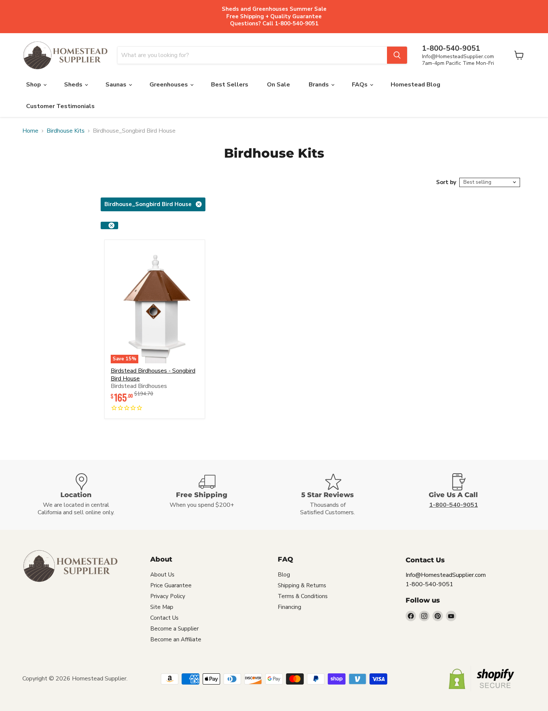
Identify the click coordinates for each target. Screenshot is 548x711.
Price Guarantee (171, 585)
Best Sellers (229, 84)
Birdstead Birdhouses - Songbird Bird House (153, 375)
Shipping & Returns (302, 585)
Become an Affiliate (175, 639)
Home (30, 130)
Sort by (446, 182)
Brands (319, 84)
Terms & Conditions (303, 596)
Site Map (161, 607)
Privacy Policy (167, 596)
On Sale (278, 84)
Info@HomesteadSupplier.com (458, 56)
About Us (162, 574)
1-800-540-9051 (429, 584)
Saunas (116, 84)
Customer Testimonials (60, 106)
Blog (284, 574)
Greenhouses (169, 84)
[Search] (397, 55)
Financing (289, 607)
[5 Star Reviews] (337, 495)
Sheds (74, 84)
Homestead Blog (415, 84)
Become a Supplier (174, 628)
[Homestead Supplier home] (65, 55)
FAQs (360, 84)
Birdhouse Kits (66, 130)
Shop (34, 84)
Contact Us (164, 618)
